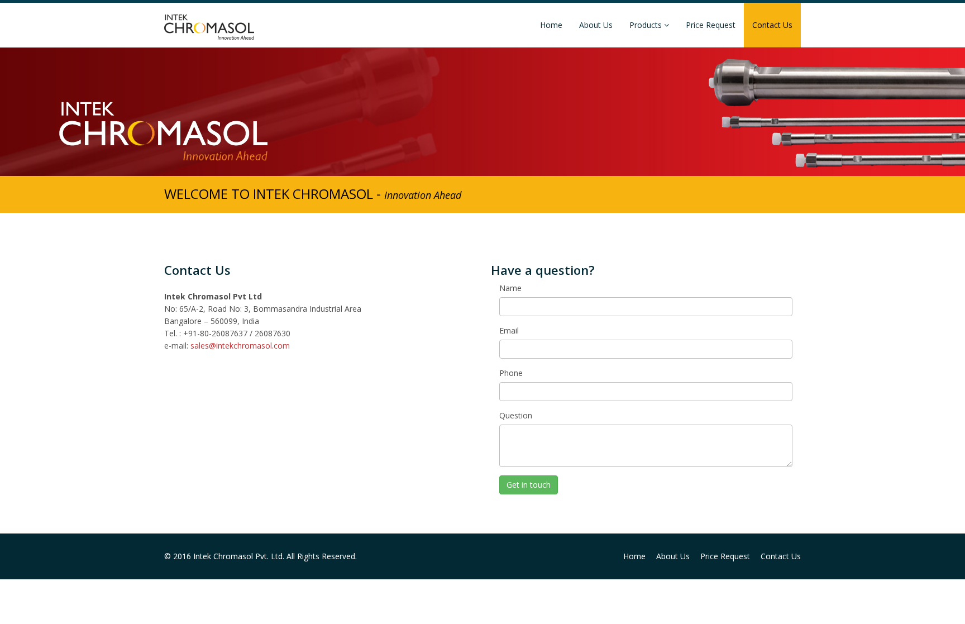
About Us (596, 25)
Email (509, 330)
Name (510, 288)
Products (646, 25)
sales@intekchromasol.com (240, 345)
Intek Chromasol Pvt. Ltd (238, 556)
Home (551, 25)
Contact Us (772, 25)
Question (515, 415)
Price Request (710, 25)
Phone (511, 373)
